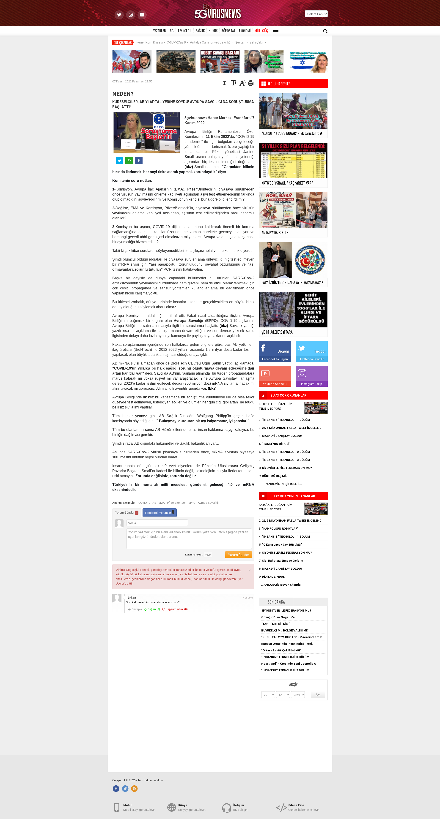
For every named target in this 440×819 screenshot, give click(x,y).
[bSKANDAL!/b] (316, 408)
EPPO (192, 502)
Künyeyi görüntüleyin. (192, 807)
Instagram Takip (311, 384)
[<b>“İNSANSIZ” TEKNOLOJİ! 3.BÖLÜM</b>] (176, 61)
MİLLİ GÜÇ (261, 30)
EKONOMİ (245, 30)
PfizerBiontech (176, 502)
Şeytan (240, 42)
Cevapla (136, 609)
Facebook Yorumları (158, 512)
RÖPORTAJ (228, 30)
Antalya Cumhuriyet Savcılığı (210, 42)
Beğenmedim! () (176, 609)
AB (154, 502)
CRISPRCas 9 (176, 42)
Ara (318, 694)
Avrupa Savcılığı (208, 502)
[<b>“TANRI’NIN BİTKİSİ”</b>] (264, 61)
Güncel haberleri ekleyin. (304, 807)
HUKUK (213, 30)
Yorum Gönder (126, 512)
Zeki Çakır (257, 42)
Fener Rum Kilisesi (150, 42)
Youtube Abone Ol (275, 384)
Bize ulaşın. (240, 807)
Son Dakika (276, 602)
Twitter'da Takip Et (312, 359)
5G (172, 30)
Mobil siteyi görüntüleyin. (139, 807)
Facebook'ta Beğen (275, 359)
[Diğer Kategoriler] (276, 30)
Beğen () (153, 609)
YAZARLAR (159, 30)
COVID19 (144, 502)
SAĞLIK (200, 30)
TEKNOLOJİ (185, 30)
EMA (162, 502)
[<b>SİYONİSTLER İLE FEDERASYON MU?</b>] (308, 61)
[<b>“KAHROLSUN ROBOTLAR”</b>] (220, 61)
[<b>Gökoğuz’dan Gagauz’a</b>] (132, 61)
